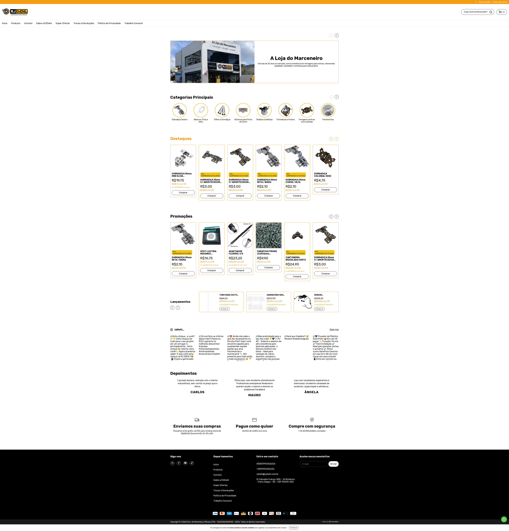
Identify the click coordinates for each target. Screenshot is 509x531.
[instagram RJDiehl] (172, 463)
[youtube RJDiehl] (185, 463)
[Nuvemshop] (330, 522)
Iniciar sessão (484, 2)
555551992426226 (265, 463)
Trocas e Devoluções (84, 23)
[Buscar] (490, 12)
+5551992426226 (265, 469)
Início (4, 23)
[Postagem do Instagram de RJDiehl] (183, 348)
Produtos (15, 23)
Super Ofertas (63, 23)
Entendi (293, 528)
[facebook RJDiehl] (179, 463)
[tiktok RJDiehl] (192, 463)
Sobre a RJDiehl (44, 23)
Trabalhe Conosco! (133, 23)
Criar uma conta (500, 2)
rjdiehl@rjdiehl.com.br (267, 474)
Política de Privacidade (109, 23)
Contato (28, 23)
